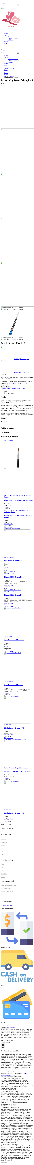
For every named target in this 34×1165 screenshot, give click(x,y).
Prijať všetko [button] (10, 1040)
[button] (3, 3)
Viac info (6, 507)
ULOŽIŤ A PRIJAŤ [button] (6, 1160)
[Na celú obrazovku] (3, 1162)
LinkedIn (13, 388)
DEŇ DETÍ (7, 495)
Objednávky (4, 874)
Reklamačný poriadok (6, 888)
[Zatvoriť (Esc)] (6, 1162)
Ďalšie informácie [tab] (9, 393)
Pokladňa (12, 1027)
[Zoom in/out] (1, 1162)
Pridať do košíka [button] (8, 524)
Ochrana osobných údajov (7, 891)
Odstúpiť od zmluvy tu (6, 894)
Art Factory (7, 512)
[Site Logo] (3, 8)
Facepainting (4, 839)
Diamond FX (15, 495)
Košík (5, 70)
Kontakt (3, 877)
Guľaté (9, 383)
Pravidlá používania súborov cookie (15, 1074)
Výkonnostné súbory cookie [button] (8, 1089)
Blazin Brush (7, 724)
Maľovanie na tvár (13, 37)
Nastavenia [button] (4, 1040)
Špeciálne (7, 497)
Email (23, 388)
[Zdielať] (5, 1162)
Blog (5, 43)
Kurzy (6, 41)
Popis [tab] (5, 391)
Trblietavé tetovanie (13, 38)
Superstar (14, 383)
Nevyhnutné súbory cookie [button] (8, 1142)
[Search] (18, 5)
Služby (6, 35)
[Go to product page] (18, 510)
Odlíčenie (10, 40)
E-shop (6, 33)
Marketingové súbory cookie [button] (8, 1106)
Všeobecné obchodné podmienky (8, 885)
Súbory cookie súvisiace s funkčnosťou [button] (11, 1076)
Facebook (3, 388)
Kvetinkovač (27, 495)
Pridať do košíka (5, 387)
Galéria (2, 854)
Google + (18, 388)
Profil (2, 867)
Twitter (8, 388)
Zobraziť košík (5, 1027)
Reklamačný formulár (6, 897)
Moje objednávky (9, 68)
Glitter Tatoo (4, 842)
